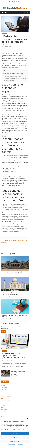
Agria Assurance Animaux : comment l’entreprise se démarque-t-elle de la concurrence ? (15, 356)
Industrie (3, 414)
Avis (2, 392)
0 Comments (19, 46)
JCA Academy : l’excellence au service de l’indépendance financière (18, 373)
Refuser (15, 437)
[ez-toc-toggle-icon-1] (25, 71)
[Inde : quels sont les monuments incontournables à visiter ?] (15, 277)
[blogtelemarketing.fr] (2, 12)
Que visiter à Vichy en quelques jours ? (13, 272)
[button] (28, 419)
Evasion (4, 33)
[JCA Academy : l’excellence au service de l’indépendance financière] (5, 370)
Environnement (4, 403)
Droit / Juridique (5, 398)
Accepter (15, 433)
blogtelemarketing (14, 360)
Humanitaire (4, 409)
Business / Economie (6, 394)
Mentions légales (19, 444)
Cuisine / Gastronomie (6, 396)
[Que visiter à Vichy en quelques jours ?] (15, 257)
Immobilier (3, 411)
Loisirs (2, 416)
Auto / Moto (4, 389)
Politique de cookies (11, 444)
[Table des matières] (25, 71)
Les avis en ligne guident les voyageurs (14, 73)
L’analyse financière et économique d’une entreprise (14, 241)
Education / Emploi (5, 400)
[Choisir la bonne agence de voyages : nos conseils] (15, 300)
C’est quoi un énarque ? (21, 249)
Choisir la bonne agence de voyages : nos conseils (14, 316)
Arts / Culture (4, 387)
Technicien (12, 46)
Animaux (4, 350)
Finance (3, 407)
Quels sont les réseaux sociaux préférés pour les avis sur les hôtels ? (15, 79)
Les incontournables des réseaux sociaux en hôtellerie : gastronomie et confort (15, 75)
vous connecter (10, 326)
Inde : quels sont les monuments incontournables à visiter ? (12, 293)
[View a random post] (27, 12)
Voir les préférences (15, 441)
